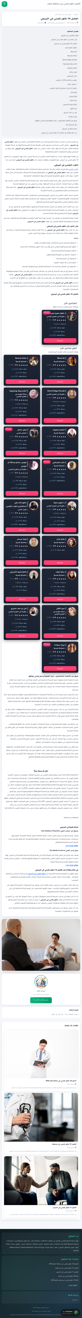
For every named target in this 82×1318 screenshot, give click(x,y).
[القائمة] (4, 4)
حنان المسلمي (72, 76)
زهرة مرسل (73, 96)
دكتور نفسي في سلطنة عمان (63, 14)
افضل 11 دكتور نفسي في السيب (67, 1272)
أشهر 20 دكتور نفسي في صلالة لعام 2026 (63, 1264)
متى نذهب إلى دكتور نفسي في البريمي (64, 40)
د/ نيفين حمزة (72, 84)
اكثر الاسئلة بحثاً (71, 125)
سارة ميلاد (73, 100)
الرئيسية (75, 14)
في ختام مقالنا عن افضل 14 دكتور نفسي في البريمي (59, 133)
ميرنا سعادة (72, 117)
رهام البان (73, 92)
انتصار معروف (72, 68)
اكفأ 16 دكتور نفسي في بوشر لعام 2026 (64, 1280)
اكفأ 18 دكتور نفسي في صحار (68, 1276)
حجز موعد (60, 340)
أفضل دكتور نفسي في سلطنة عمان (63, 4)
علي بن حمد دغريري (70, 113)
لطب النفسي (73, 169)
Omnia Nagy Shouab (69, 60)
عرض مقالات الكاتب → (41, 1000)
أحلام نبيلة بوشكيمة (70, 64)
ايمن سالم (73, 72)
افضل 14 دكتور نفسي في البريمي (65, 44)
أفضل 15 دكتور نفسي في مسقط (66, 1268)
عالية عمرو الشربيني (70, 105)
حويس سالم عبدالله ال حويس (66, 80)
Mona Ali (74, 52)
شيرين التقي (41, 991)
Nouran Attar (72, 56)
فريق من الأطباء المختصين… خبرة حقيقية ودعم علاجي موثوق (56, 121)
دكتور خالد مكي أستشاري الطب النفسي (63, 88)
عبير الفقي (73, 109)
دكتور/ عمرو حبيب (71, 48)
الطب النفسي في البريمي (69, 36)
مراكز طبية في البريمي (69, 129)
